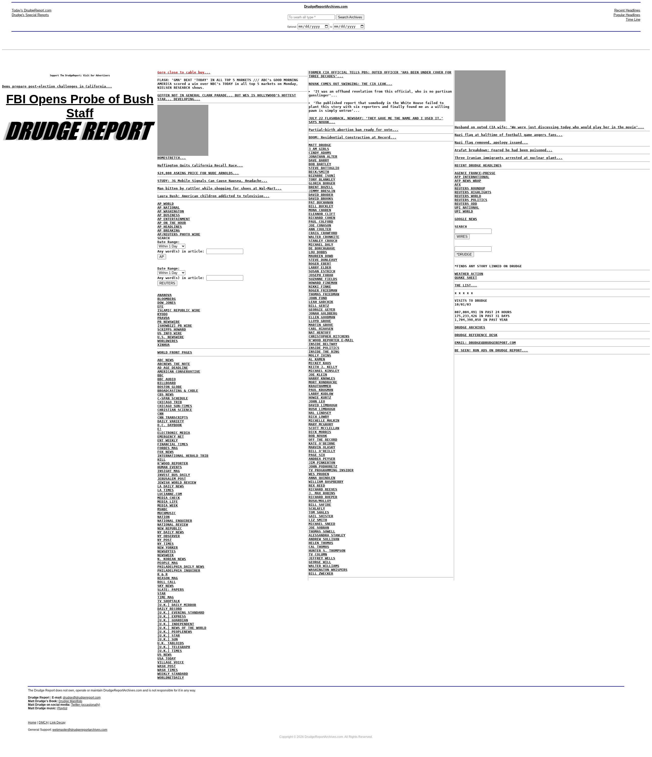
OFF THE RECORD (323, 439)
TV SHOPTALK (168, 601)
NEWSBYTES (166, 551)
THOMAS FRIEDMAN (324, 294)
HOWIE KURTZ (320, 397)
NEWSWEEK (165, 555)
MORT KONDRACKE (323, 382)
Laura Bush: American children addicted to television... (213, 196)
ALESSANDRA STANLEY (327, 535)
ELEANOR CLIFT (322, 214)
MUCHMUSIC (166, 513)
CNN (160, 413)
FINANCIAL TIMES (172, 444)
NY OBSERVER (168, 536)
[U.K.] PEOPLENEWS (174, 632)
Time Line (633, 19)
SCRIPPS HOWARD (171, 329)
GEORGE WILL (320, 562)
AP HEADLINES (169, 227)
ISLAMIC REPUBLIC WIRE (178, 310)
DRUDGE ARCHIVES (470, 327)
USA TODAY (166, 658)
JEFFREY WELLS (322, 558)
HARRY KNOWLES (322, 378)
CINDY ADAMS (320, 153)
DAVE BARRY (319, 160)
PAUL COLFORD (321, 221)
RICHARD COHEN (322, 218)
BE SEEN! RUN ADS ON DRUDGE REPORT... (491, 350)
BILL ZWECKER (321, 573)
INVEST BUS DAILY (173, 475)
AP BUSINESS (168, 215)
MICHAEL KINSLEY (324, 371)
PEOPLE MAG (167, 563)
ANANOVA (164, 295)
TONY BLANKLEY (322, 179)
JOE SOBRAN (319, 527)
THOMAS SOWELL (322, 531)
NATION (163, 517)
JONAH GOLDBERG (323, 313)
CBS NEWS (165, 394)
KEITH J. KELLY (323, 367)
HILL (161, 459)
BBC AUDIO (166, 379)
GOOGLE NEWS (466, 219)
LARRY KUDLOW (321, 394)
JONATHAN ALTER (323, 156)
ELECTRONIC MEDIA (173, 433)
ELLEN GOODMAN (322, 317)
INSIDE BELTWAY (323, 344)
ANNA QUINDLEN (322, 478)
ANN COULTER (320, 229)
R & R (162, 574)
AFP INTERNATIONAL (472, 177)
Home (32, 722)
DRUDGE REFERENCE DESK (476, 335)
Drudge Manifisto (70, 701)
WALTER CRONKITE (324, 237)
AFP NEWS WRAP (468, 181)
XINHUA (163, 345)
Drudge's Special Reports (30, 15)
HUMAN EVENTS (169, 467)
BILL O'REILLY (322, 451)
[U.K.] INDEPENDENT (175, 624)
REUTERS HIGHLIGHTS (473, 192)
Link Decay (57, 722)
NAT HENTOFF (320, 332)
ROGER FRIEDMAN (323, 290)
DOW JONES (166, 303)
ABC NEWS (165, 360)
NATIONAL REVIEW (172, 524)
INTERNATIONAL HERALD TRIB (182, 456)
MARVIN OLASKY (322, 447)
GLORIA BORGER (322, 183)
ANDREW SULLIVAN (324, 539)
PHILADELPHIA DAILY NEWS (180, 567)
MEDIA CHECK (168, 498)
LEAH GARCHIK (321, 302)
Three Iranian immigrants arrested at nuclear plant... (509, 158)
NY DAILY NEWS (170, 532)
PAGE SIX (317, 455)
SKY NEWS (165, 586)
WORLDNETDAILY (170, 677)
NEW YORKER (167, 547)
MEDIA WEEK (167, 505)
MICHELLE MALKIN (324, 420)
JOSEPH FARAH (321, 275)
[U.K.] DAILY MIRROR (176, 605)
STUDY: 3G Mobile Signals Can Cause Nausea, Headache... (212, 181)
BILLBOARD (166, 383)
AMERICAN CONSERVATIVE (178, 371)
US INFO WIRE (169, 333)
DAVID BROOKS (321, 198)
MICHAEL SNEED (322, 524)
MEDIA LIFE (167, 501)
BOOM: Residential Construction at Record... (352, 137)
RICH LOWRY (319, 417)
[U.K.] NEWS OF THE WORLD (181, 628)
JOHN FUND (318, 298)
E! (159, 429)
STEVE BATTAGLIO (324, 168)
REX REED (317, 485)
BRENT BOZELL (321, 187)
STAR (161, 593)
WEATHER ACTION (469, 274)
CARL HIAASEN (321, 329)
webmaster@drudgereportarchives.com (79, 729)
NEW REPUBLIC (169, 528)
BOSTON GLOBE (169, 387)
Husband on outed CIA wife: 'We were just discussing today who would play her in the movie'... (549, 127)
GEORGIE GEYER (322, 309)
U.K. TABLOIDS (170, 643)
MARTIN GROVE (321, 325)
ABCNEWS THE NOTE (173, 364)
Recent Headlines (627, 10)
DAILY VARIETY (170, 421)
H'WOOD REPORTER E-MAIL (331, 340)
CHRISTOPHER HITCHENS (329, 336)
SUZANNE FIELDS (323, 279)
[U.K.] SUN (167, 639)
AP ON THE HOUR (171, 223)
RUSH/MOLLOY (320, 501)
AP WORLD (165, 204)
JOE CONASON (320, 225)
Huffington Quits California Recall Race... (200, 165)
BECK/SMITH (319, 172)
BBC (160, 375)
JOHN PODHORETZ (323, 466)
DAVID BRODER (321, 195)
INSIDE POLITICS (324, 348)
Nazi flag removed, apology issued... (491, 142)
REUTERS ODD (466, 204)
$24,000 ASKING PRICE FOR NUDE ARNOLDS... (198, 173)
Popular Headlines (627, 15)
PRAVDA (163, 318)
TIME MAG (165, 597)
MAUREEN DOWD (321, 256)
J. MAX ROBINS (322, 493)
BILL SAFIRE (320, 505)
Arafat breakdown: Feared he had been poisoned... (503, 150)
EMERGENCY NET (170, 436)
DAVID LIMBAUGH (323, 405)
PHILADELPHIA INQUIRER (178, 570)
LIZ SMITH (318, 520)
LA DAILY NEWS (170, 486)
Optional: (292, 27)
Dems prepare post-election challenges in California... (57, 86)
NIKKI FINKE (320, 286)
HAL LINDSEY (320, 413)
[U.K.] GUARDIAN (172, 620)
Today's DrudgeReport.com (31, 10)
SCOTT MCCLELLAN (324, 428)
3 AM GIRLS (319, 149)
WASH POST (166, 666)
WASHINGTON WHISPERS (328, 570)
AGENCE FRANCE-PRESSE (475, 173)
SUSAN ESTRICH (322, 271)
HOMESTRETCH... (171, 158)
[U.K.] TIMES (169, 651)
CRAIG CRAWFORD (323, 233)
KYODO (162, 314)
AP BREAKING (168, 230)
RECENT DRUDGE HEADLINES (478, 165)
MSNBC (162, 509)
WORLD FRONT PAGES (174, 352)
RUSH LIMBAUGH (322, 409)
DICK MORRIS (320, 432)
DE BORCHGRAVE (322, 248)
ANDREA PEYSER (322, 459)
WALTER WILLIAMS (324, 566)
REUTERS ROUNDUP (470, 188)
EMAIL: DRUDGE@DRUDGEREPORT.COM (485, 343)
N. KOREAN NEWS (171, 559)
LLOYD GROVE (320, 321)
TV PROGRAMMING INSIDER (331, 470)
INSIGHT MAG (168, 471)
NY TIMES (165, 544)
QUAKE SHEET (466, 278)
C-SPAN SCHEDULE (172, 398)
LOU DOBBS (318, 252)
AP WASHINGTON (170, 211)
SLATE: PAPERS (170, 589)
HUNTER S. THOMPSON (327, 550)
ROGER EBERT (320, 264)
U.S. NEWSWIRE (170, 337)
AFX (458, 184)
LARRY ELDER (320, 267)
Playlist (62, 708)
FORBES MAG (167, 448)
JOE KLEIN (318, 374)
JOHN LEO (317, 401)
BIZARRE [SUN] (322, 176)
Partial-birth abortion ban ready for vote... (353, 130)
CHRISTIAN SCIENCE (174, 410)
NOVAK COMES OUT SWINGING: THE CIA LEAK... (350, 84)
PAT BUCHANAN (321, 202)
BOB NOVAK (318, 436)
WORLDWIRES (167, 341)
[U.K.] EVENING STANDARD (180, 612)
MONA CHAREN (320, 210)
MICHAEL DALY (321, 244)
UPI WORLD (464, 211)
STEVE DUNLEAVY (323, 260)
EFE (160, 306)
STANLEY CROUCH (323, 241)
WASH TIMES (167, 670)
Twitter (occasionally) (85, 704)
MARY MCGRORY (321, 424)
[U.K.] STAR (168, 635)
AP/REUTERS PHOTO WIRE (178, 234)
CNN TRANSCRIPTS (172, 417)
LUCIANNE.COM (169, 494)
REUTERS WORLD (468, 196)
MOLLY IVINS (320, 355)
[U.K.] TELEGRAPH (173, 647)
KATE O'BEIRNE (322, 443)
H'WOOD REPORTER (172, 463)
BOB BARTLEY (320, 164)
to (331, 27)
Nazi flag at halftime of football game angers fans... (509, 135)
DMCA (43, 722)
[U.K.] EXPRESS (171, 616)
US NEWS (164, 655)
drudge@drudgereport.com (82, 697)
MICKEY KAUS (320, 363)
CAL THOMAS (319, 547)
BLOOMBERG (166, 299)
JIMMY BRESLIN (322, 191)
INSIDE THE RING (324, 352)
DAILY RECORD (169, 609)
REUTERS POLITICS (471, 200)
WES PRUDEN (319, 474)
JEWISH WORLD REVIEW (176, 482)
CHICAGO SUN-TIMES (174, 406)
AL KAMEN (317, 359)
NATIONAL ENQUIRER (174, 521)
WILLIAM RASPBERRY (326, 482)
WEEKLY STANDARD (172, 674)
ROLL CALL (166, 582)
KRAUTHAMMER (320, 386)
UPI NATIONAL (467, 207)
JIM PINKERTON (322, 462)
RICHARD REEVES (323, 489)
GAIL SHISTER (321, 516)
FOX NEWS (165, 452)
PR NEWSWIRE (168, 322)
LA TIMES (165, 490)
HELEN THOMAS (321, 543)
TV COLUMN (318, 554)
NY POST (164, 540)
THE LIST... (466, 285)
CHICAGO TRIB (169, 402)
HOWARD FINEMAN (323, 283)
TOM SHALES (319, 512)
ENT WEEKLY (167, 440)
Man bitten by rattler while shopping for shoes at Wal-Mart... (219, 188)
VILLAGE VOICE (170, 662)
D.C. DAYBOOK (169, 425)
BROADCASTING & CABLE (177, 391)
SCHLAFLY (317, 508)
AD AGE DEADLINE (172, 368)
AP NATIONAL (168, 207)
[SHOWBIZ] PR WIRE (174, 325)
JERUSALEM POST (171, 479)
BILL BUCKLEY (321, 206)
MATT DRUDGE (320, 145)
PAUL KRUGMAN (321, 390)
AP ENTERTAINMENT (173, 219)
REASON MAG (167, 578)
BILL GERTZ (319, 306)
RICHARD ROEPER (323, 497)
